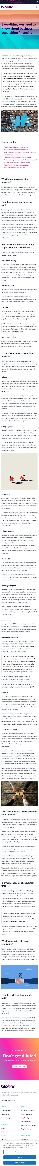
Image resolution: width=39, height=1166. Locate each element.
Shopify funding (26, 1129)
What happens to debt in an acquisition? (16, 165)
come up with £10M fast (10, 1025)
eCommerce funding (27, 1110)
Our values (4, 1132)
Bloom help (24, 1139)
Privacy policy (5, 1114)
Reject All (19, 1157)
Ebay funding (25, 1118)
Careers (3, 1135)
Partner (3, 1139)
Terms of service (6, 1110)
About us (4, 1128)
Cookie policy (5, 1118)
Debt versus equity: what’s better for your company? (20, 160)
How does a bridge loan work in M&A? (16, 167)
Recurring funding (26, 1114)
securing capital (30, 187)
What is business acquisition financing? (16, 147)
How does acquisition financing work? (16, 149)
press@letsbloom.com (8, 1100)
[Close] (36, 1144)
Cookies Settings (19, 1152)
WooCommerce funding (28, 1125)
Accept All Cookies (19, 1162)
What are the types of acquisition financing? (17, 157)
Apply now (18, 1066)
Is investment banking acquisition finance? (17, 162)
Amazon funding (26, 1121)
